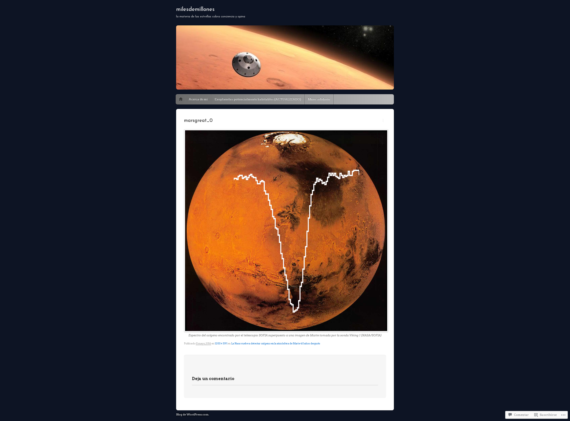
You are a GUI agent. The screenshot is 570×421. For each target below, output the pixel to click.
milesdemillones (195, 9)
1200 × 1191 (221, 343)
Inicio (181, 99)
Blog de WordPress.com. (192, 414)
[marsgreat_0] (285, 230)
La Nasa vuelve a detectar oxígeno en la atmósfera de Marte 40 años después (275, 343)
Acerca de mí (198, 99)
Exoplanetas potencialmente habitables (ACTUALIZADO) (258, 99)
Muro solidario (319, 99)
